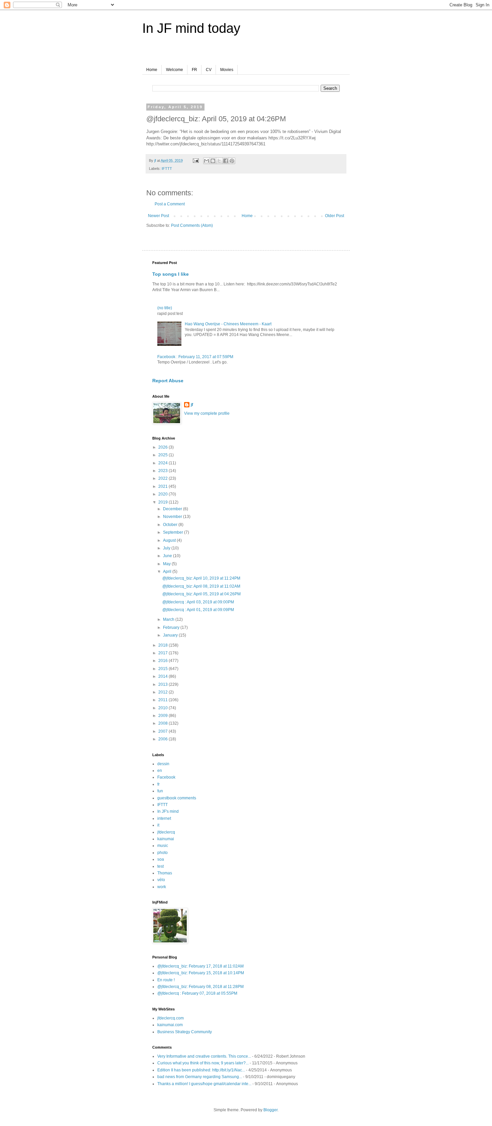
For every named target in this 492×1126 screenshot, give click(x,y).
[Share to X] (219, 160)
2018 (163, 645)
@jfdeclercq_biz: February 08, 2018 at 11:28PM (200, 986)
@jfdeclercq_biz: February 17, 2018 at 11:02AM (200, 966)
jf (192, 404)
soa (160, 859)
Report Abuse (167, 380)
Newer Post (158, 215)
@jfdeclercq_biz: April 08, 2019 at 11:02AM (201, 586)
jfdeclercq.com (170, 1018)
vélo (161, 879)
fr (158, 784)
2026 (163, 447)
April (167, 571)
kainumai (165, 839)
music (162, 845)
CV (209, 69)
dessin (163, 763)
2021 (163, 486)
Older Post (334, 215)
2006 (163, 739)
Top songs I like (170, 274)
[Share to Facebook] (225, 160)
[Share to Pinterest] (232, 160)
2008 (163, 723)
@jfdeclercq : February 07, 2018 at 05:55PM (197, 993)
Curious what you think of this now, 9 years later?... (203, 1063)
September (173, 532)
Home (151, 69)
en (159, 770)
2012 (163, 692)
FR (194, 69)
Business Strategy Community (184, 1032)
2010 (163, 708)
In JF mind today (191, 28)
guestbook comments (176, 798)
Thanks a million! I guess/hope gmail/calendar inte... (204, 1083)
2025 (163, 455)
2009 (163, 715)
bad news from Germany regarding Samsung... (199, 1076)
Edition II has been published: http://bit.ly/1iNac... (201, 1070)
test (160, 866)
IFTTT (167, 169)
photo (162, 852)
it (158, 825)
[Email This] (206, 160)
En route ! (166, 980)
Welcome (174, 69)
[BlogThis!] (213, 160)
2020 (163, 494)
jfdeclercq (166, 832)
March (169, 619)
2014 (163, 676)
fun (160, 791)
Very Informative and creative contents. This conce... (204, 1056)
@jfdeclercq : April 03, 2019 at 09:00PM (198, 602)
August (170, 540)
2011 (163, 700)
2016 (163, 660)
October (170, 524)
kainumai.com (170, 1024)
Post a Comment (170, 204)
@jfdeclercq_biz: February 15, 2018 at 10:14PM (200, 973)
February (171, 627)
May (167, 563)
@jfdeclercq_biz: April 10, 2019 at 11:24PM (201, 578)
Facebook (166, 777)
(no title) (164, 308)
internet (164, 818)
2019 (163, 502)
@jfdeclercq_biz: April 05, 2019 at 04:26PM (201, 594)
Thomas (164, 873)
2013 (163, 684)
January (171, 635)
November (173, 516)
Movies (226, 69)
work (161, 886)
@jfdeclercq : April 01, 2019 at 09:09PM (198, 609)
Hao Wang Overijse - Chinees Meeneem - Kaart (228, 324)
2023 (163, 470)
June (168, 555)
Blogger (270, 1110)
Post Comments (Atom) (192, 225)
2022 (163, 478)
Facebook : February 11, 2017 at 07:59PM (195, 356)
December (173, 509)
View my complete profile (207, 413)
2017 (163, 653)
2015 (163, 668)
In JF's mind (168, 811)
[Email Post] (195, 160)
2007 (163, 731)
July (167, 548)
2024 (163, 463)
